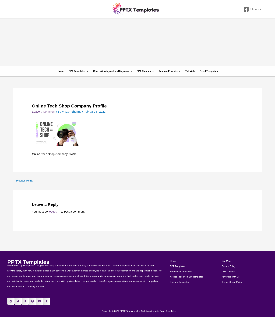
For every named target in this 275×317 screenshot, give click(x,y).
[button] (10, 301)
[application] (86, 71)
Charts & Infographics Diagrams (111, 71)
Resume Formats (168, 71)
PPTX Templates (28, 262)
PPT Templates (77, 71)
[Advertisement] (137, 42)
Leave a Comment (43, 111)
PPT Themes (144, 71)
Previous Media (22, 180)
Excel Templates (209, 71)
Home (60, 71)
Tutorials (190, 71)
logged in (54, 211)
